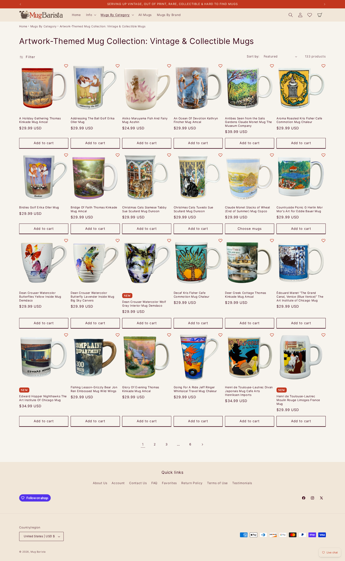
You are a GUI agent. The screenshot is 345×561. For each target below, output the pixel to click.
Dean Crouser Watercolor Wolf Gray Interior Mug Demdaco (144, 303)
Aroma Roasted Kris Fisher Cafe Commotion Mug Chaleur (299, 120)
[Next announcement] (324, 4)
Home (23, 26)
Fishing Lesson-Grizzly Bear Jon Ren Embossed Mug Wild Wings (94, 389)
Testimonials (242, 483)
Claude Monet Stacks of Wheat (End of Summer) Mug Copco (247, 209)
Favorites (169, 483)
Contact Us (138, 483)
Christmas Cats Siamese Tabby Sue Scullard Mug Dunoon (144, 209)
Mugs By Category (43, 26)
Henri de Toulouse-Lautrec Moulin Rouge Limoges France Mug (298, 399)
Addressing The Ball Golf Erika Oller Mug (93, 120)
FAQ (154, 483)
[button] (90, 15)
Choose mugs (250, 229)
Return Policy (192, 483)
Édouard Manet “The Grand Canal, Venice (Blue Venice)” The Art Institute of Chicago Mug (300, 296)
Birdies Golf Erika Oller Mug (39, 207)
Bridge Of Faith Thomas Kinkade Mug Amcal (94, 209)
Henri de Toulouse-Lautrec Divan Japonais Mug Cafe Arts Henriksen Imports (249, 391)
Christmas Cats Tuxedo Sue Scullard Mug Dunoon (193, 209)
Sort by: (253, 56)
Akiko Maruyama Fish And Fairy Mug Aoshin (145, 120)
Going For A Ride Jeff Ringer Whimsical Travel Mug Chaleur (195, 389)
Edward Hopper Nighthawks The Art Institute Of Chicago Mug (42, 398)
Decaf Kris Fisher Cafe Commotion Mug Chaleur (191, 294)
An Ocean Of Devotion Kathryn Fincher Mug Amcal (196, 120)
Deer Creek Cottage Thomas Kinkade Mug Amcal (245, 294)
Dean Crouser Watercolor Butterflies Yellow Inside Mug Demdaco (40, 296)
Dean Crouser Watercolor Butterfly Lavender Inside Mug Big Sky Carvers (92, 296)
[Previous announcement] (20, 4)
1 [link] (143, 444)
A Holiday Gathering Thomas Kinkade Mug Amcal (40, 120)
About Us (100, 483)
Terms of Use (217, 483)
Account (118, 483)
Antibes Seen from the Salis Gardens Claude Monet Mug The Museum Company (248, 122)
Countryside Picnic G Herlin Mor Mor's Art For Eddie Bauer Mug (300, 209)
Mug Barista (38, 551)
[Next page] (202, 444)
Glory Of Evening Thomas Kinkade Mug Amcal (140, 389)
